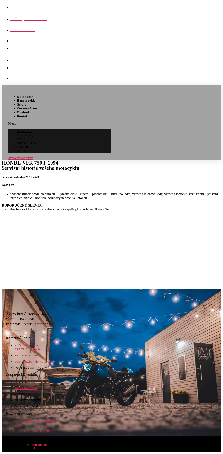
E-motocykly (26, 100)
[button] (60, 124)
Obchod (23, 112)
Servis (21, 104)
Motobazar (25, 96)
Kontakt (23, 116)
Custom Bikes (27, 108)
